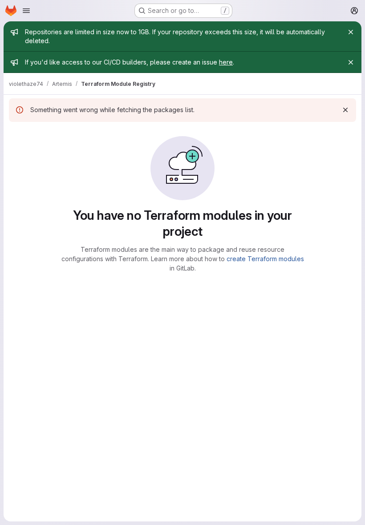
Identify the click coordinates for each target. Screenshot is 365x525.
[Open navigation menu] (26, 11)
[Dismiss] (345, 110)
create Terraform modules (265, 258)
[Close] (350, 32)
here (226, 62)
